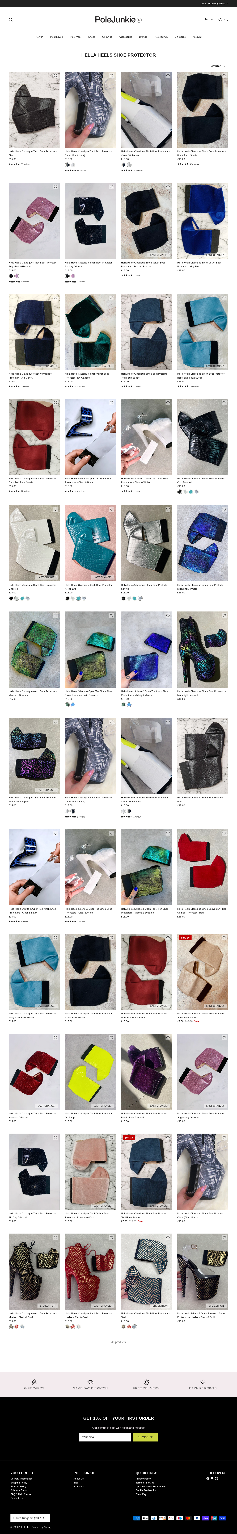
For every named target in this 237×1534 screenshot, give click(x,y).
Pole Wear (75, 36)
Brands (143, 36)
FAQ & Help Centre (20, 1494)
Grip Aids (107, 36)
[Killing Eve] (190, 492)
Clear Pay (141, 1494)
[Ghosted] (185, 492)
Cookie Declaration (146, 1490)
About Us (79, 1478)
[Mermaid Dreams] (67, 704)
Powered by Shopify (42, 1527)
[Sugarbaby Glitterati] (16, 276)
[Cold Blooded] (179, 492)
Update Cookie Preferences (151, 1486)
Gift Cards (180, 36)
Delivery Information (21, 1478)
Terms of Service (145, 1482)
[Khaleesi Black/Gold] (11, 1327)
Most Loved (56, 36)
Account (197, 36)
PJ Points (79, 1486)
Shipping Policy (18, 1482)
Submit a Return (19, 1490)
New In (39, 36)
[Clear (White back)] (72, 165)
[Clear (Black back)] (67, 165)
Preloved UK (161, 36)
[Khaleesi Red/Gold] (16, 1327)
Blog (76, 1482)
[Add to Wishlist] (55, 76)
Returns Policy (18, 1486)
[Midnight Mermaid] (72, 704)
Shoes (91, 36)
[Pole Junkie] (118, 19)
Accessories (125, 36)
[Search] (11, 20)
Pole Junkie (24, 1527)
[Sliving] (196, 492)
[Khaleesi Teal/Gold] (22, 1327)
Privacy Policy (143, 1478)
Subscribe (145, 1437)
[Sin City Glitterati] (11, 276)
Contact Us (16, 1498)
